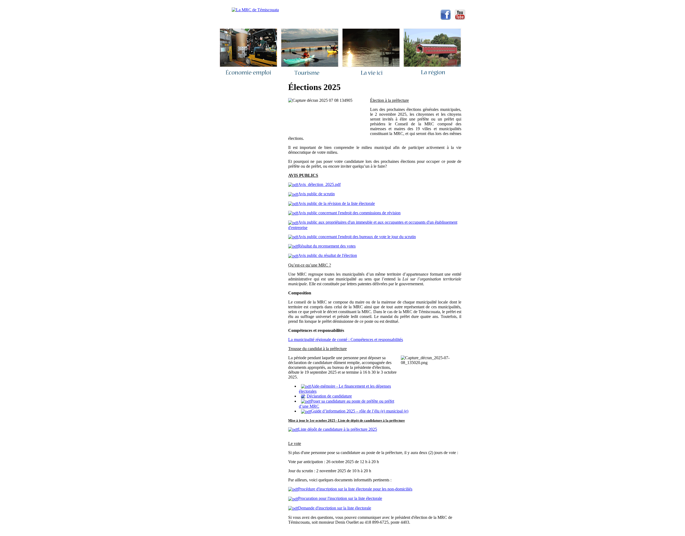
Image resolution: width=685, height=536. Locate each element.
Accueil (262, 4)
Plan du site (382, 4)
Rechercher (353, 4)
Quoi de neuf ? (321, 4)
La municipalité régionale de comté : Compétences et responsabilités (345, 339)
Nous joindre (289, 4)
